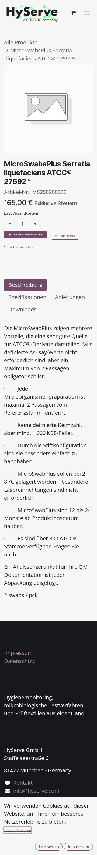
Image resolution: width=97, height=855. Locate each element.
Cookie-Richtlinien (17, 830)
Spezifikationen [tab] (27, 297)
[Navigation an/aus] (87, 13)
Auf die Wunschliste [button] (22, 247)
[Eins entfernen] (9, 224)
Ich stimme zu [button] (78, 846)
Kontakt (23, 782)
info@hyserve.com (36, 790)
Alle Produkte (20, 42)
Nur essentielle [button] (48, 846)
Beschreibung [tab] (25, 284)
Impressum (18, 652)
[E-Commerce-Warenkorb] (73, 13)
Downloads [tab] (22, 309)
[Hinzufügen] (35, 224)
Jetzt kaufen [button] (67, 236)
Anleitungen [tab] (70, 297)
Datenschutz (19, 661)
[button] (25, 234)
